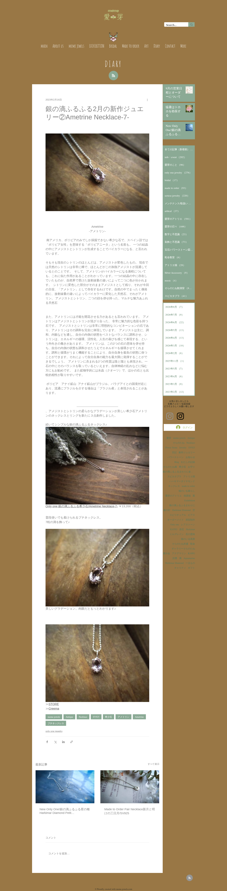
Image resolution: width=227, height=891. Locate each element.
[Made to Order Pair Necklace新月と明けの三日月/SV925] (129, 786)
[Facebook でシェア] (47, 741)
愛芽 (169, 437)
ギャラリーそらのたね (183, 548)
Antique (69, 716)
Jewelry (182, 447)
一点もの (190, 562)
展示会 (166, 553)
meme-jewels (54, 716)
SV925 (96, 716)
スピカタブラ (174, 476)
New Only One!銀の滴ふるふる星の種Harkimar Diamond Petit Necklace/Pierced (65, 811)
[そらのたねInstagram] (180, 416)
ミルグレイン (177, 534)
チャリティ (180, 567)
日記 (174, 452)
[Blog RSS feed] (113, 76)
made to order (188, 486)
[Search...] (191, 24)
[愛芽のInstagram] (169, 416)
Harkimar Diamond (181, 510)
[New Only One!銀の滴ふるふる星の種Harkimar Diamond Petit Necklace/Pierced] (65, 786)
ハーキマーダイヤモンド (182, 481)
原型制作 (190, 519)
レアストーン (188, 524)
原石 (181, 529)
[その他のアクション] (147, 100)
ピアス (191, 514)
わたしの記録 (188, 462)
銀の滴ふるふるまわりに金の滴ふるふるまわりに (179, 471)
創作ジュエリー (187, 452)
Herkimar (190, 529)
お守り (191, 466)
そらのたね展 (170, 466)
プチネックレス (56, 723)
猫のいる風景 (188, 538)
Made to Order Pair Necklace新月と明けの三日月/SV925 (129, 811)
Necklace (83, 716)
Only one (174, 524)
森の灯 (166, 510)
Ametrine (139, 716)
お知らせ (190, 457)
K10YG (173, 529)
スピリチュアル (178, 514)
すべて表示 (153, 764)
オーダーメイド (175, 519)
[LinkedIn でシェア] (63, 741)
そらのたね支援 (180, 543)
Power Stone (171, 447)
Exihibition (189, 500)
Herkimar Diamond (174, 562)
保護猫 (187, 495)
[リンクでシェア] (71, 741)
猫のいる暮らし (187, 490)
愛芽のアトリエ (173, 495)
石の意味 (190, 534)
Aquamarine (189, 558)
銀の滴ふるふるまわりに (182, 505)
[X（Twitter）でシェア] (55, 741)
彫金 (192, 543)
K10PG (191, 553)
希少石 (108, 716)
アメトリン (123, 716)
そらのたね (178, 442)
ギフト (191, 567)
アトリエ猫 (189, 476)
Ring (176, 462)
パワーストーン (175, 457)
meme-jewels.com (124, 889)
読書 (174, 558)
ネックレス (174, 486)
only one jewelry (54, 731)
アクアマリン (179, 553)
